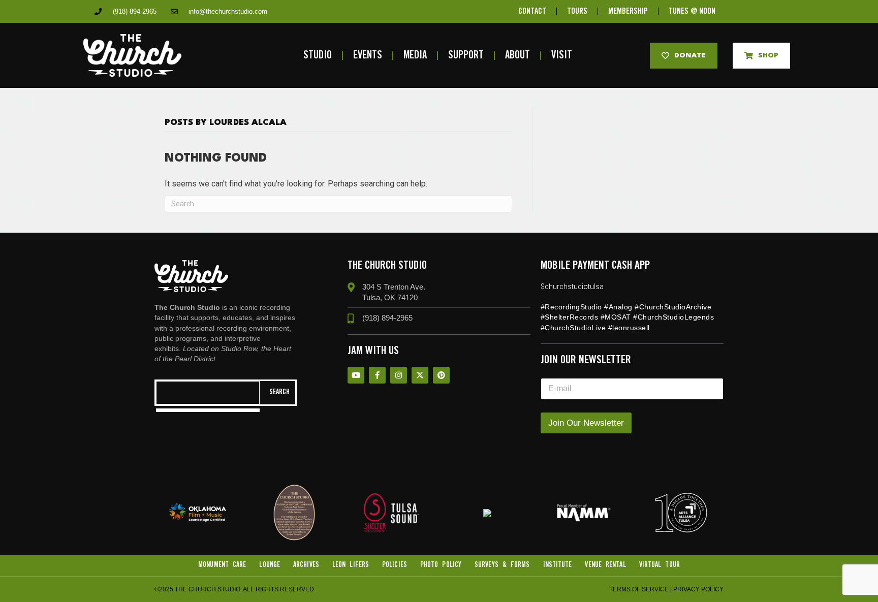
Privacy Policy (698, 589)
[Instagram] (398, 375)
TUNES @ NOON (692, 11)
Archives (306, 565)
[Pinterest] (441, 375)
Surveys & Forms (502, 565)
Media (415, 55)
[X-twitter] (420, 375)
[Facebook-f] (377, 375)
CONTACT (532, 11)
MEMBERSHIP (628, 11)
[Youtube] (356, 375)
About (517, 55)
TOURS (577, 11)
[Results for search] (208, 410)
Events (367, 55)
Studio (317, 55)
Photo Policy (440, 565)
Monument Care (222, 565)
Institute (557, 565)
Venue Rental (605, 565)
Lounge (269, 565)
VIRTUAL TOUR (659, 565)
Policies (394, 565)
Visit (561, 55)
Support (466, 55)
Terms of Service (639, 589)
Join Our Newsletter (586, 423)
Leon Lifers (350, 565)
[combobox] (208, 392)
